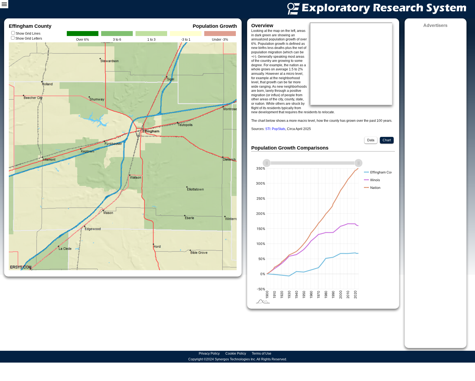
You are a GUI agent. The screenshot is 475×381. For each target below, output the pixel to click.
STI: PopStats (275, 129)
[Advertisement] (435, 186)
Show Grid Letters (28, 38)
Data (370, 140)
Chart (387, 140)
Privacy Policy (209, 353)
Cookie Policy (236, 353)
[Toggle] (4, 4)
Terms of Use (262, 353)
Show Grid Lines (29, 33)
